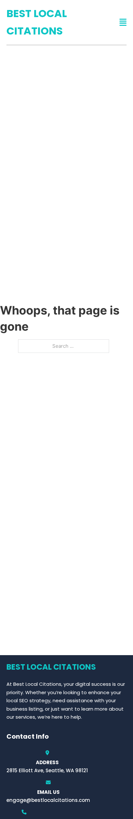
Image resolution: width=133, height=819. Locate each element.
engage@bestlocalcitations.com (48, 800)
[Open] (123, 22)
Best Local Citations (36, 22)
